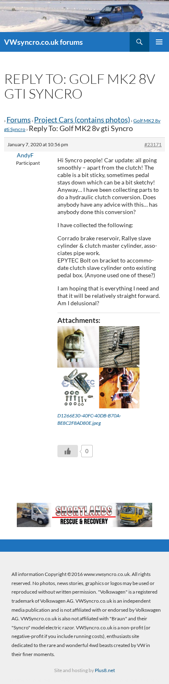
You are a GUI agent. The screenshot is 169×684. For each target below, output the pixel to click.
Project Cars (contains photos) (82, 119)
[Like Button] (67, 451)
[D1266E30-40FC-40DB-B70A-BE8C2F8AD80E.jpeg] (98, 367)
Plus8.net (105, 670)
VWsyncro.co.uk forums (43, 41)
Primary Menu (159, 42)
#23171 (153, 144)
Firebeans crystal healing (32, 679)
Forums (19, 119)
